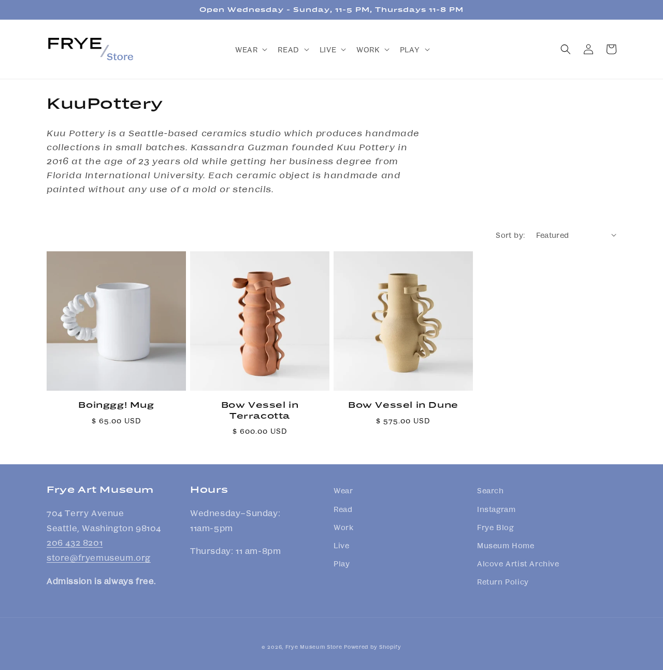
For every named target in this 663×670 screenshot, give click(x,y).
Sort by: (510, 235)
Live (341, 545)
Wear (343, 490)
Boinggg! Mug (116, 404)
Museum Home (506, 545)
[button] (250, 49)
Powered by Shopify (372, 647)
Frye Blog (495, 527)
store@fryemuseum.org (99, 557)
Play (342, 563)
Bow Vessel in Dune (403, 404)
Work (343, 527)
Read (343, 509)
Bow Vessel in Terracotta (260, 410)
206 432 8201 (75, 542)
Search (490, 490)
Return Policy (503, 581)
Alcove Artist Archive (518, 563)
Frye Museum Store (313, 647)
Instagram (496, 509)
